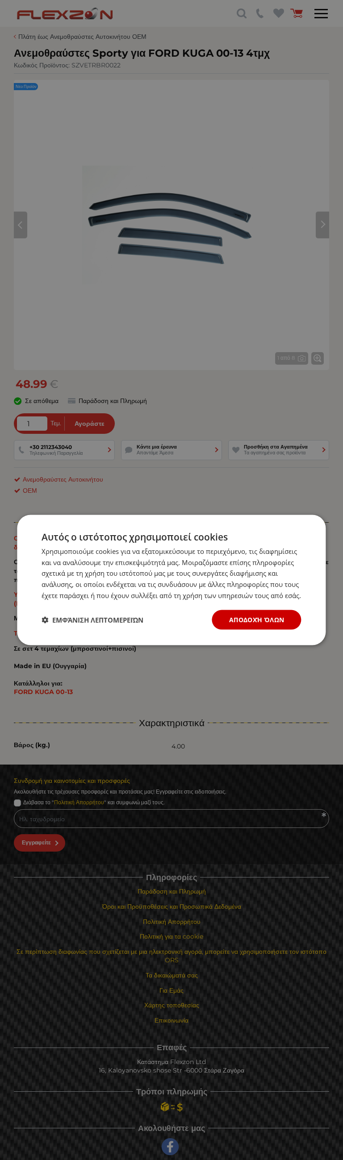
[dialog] (171, 580)
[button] (92, 620)
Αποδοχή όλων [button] (256, 619)
